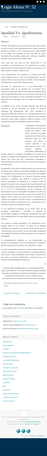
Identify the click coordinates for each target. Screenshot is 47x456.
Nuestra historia (8, 375)
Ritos (4, 386)
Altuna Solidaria (8, 345)
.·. (23, 426)
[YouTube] (44, 2)
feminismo (7, 283)
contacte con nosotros (31, 424)
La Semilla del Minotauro (11, 360)
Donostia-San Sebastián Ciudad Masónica (17, 353)
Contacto (6, 349)
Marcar (6, 286)
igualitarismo (22, 283)
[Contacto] (37, 2)
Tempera (33, 436)
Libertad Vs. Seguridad (11, 293)
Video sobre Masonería (11, 394)
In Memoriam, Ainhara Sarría (29, 328)
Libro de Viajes (8, 364)
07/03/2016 (15, 36)
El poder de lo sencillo (19, 321)
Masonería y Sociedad (10, 368)
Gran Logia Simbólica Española (31, 421)
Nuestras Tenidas (9, 379)
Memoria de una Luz (29, 325)
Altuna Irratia (7, 342)
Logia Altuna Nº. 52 (19, 7)
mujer (36, 283)
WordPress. (41, 436)
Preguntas (6, 382)
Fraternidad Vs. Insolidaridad (35, 293)
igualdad (14, 283)
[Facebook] (41, 2)
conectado (20, 308)
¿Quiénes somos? (9, 401)
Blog (6, 27)
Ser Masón (6, 390)
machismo (30, 283)
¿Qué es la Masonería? (10, 397)
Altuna (6, 36)
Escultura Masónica (9, 356)
